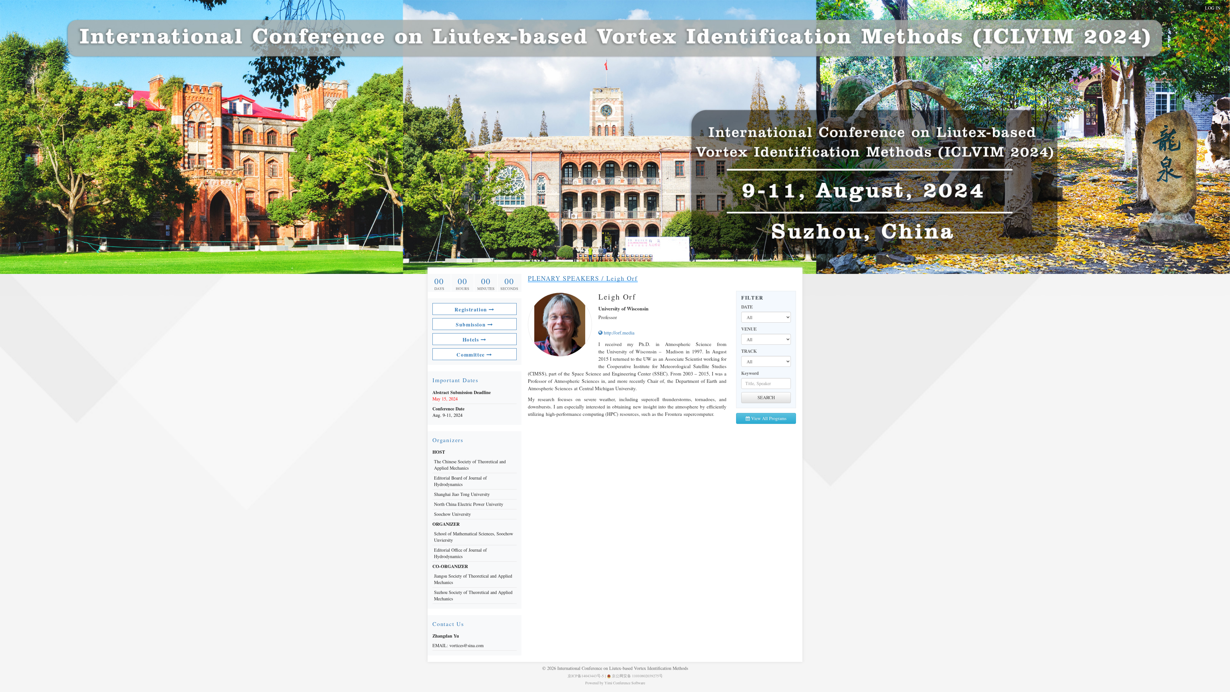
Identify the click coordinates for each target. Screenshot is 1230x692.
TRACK (749, 351)
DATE (747, 307)
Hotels (472, 339)
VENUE (749, 329)
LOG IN (1212, 8)
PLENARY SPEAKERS (563, 278)
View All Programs (768, 418)
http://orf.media (619, 332)
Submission (472, 324)
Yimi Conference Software (624, 682)
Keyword (750, 373)
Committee (471, 354)
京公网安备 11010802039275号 (637, 675)
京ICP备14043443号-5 (586, 675)
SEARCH (766, 397)
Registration (472, 309)
